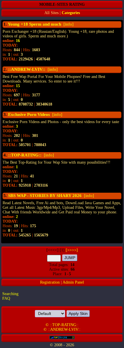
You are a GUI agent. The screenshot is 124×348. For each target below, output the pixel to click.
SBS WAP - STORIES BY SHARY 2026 (45, 195)
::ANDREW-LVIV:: (26, 69)
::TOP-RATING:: (25, 155)
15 (18, 86)
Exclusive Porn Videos (29, 114)
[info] (68, 24)
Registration (50, 282)
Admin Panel (73, 282)
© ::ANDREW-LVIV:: (62, 329)
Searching (10, 294)
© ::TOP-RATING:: (62, 325)
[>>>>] (72, 250)
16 (18, 41)
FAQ (6, 298)
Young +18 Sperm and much (34, 24)
